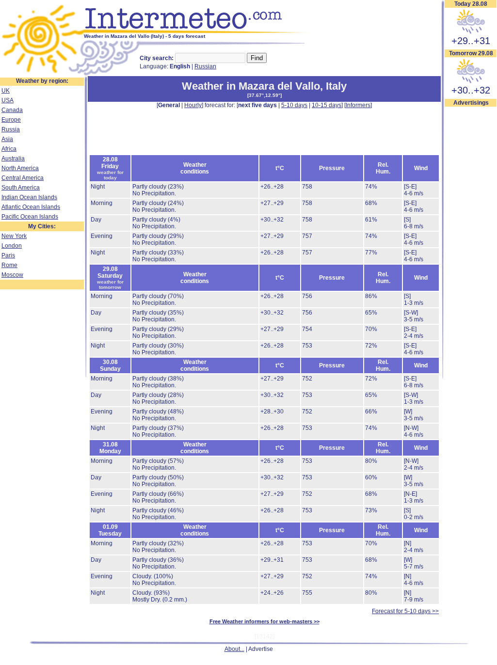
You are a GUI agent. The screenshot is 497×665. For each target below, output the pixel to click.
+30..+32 (470, 90)
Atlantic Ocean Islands (30, 207)
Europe (11, 119)
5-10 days (294, 105)
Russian (205, 66)
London (11, 245)
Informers (358, 105)
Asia (7, 139)
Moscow (12, 274)
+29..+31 (470, 40)
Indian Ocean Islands (29, 197)
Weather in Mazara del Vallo (251, 86)
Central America (22, 177)
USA (7, 100)
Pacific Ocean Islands (29, 216)
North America (20, 168)
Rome (9, 265)
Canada (12, 110)
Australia (13, 158)
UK (5, 90)
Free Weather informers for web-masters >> (264, 621)
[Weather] (42, 74)
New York (14, 236)
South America (20, 187)
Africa (8, 148)
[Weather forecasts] (197, 31)
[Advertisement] (264, 131)
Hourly (193, 105)
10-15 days (326, 105)
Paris (8, 255)
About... (234, 649)
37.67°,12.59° (264, 95)
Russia (10, 129)
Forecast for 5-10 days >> (405, 611)
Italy (336, 86)
